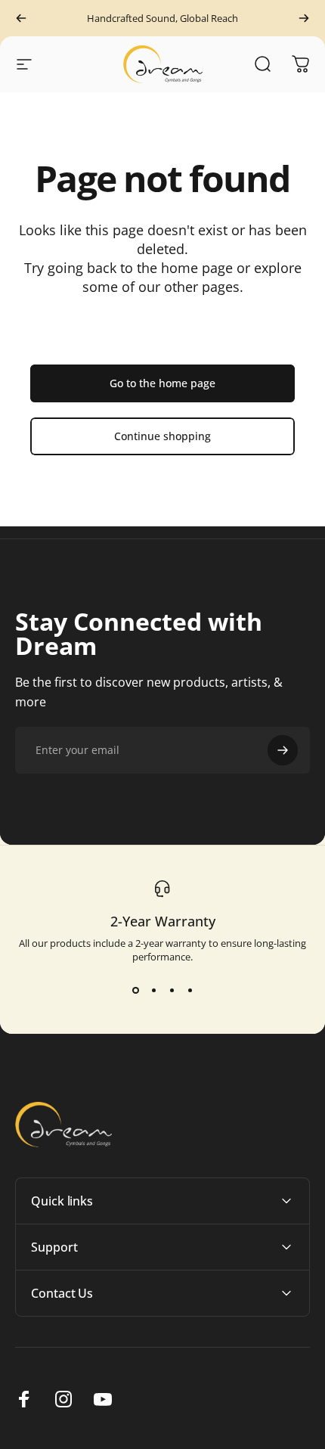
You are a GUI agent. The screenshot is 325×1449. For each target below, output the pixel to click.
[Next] (303, 18)
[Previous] (21, 18)
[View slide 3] (171, 991)
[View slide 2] (153, 991)
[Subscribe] (283, 750)
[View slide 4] (190, 991)
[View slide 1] (135, 991)
